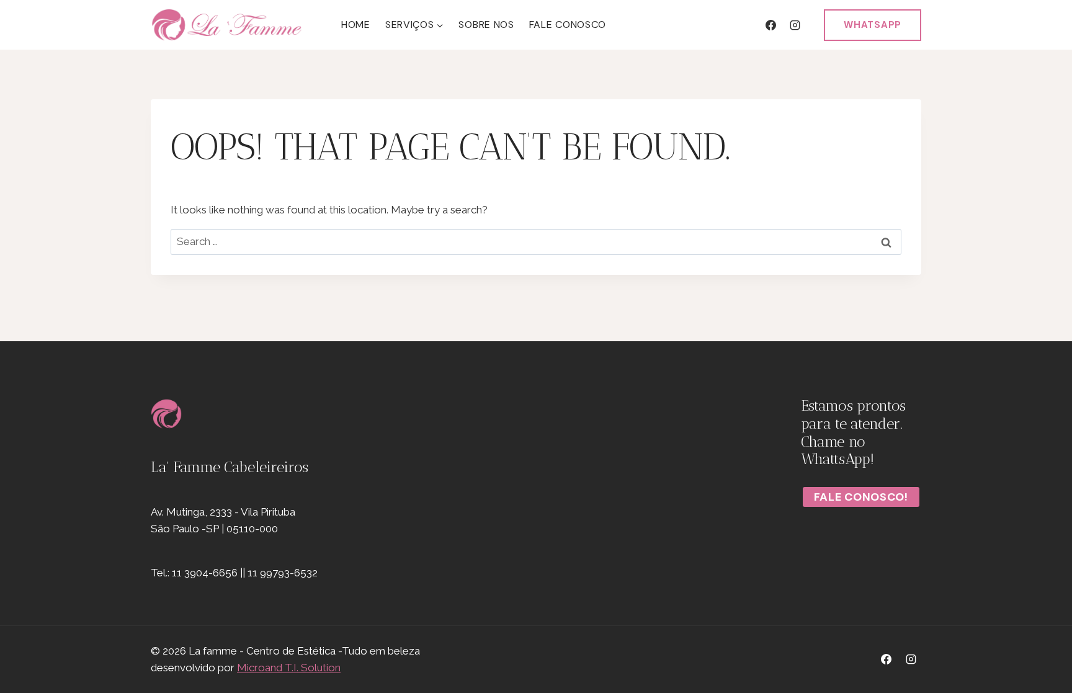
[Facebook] (770, 24)
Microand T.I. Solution (289, 667)
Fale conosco (567, 24)
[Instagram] (794, 24)
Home (355, 24)
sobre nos (486, 24)
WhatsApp (872, 25)
